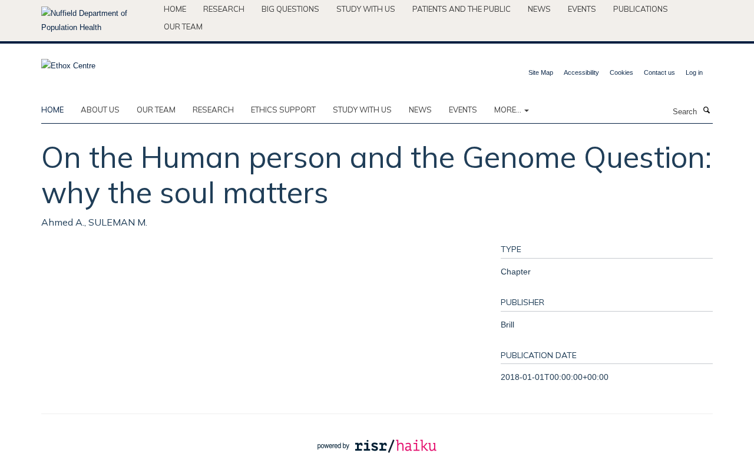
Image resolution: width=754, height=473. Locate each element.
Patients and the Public (461, 9)
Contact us (659, 72)
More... (508, 109)
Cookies (621, 72)
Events (582, 9)
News (539, 9)
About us (100, 109)
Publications (640, 9)
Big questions (290, 9)
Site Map (540, 72)
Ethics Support (283, 109)
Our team (183, 26)
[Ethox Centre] (68, 62)
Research (223, 9)
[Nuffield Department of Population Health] (98, 21)
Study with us (365, 9)
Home (175, 9)
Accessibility (581, 72)
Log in (694, 72)
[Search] (706, 110)
